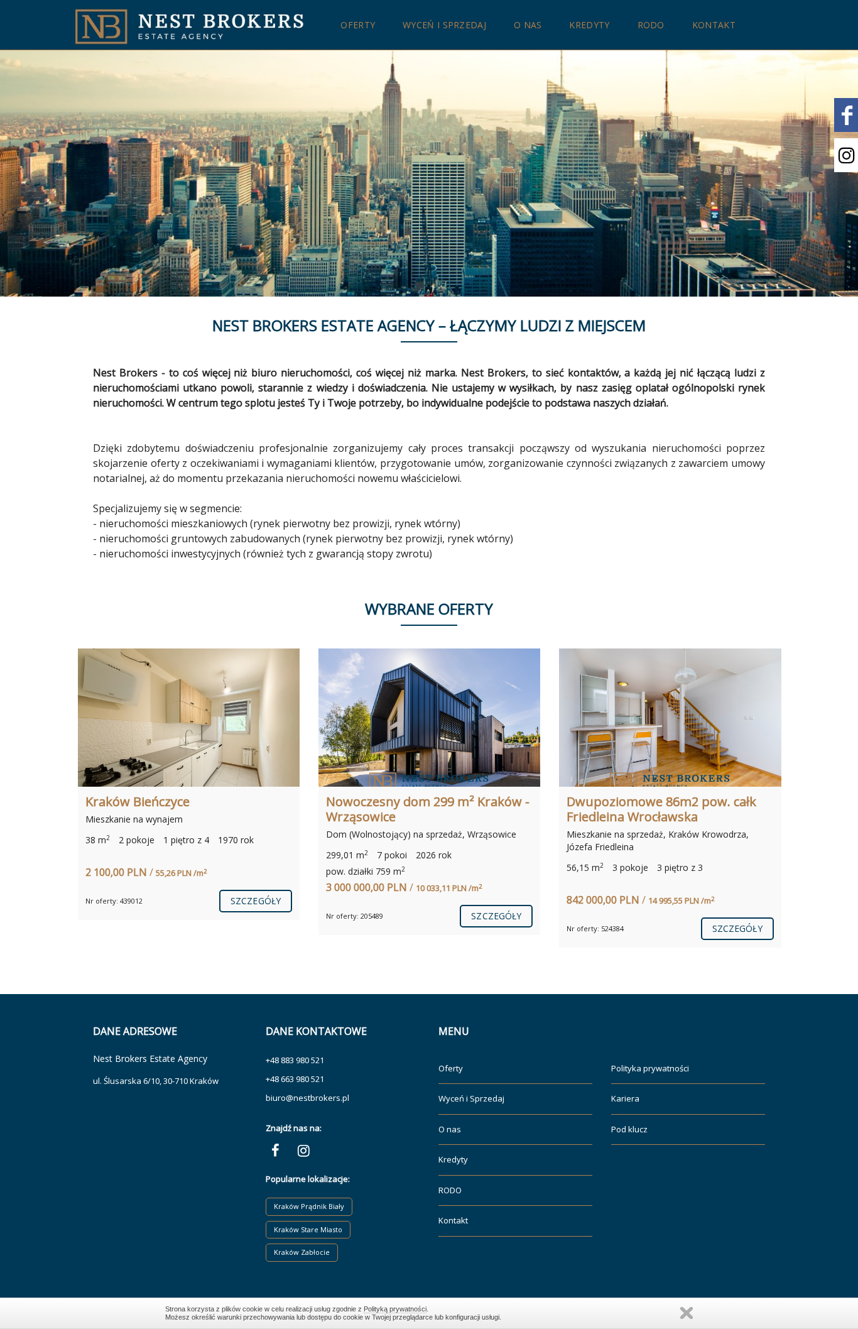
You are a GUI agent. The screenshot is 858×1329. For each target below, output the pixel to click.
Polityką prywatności (395, 1309)
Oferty (357, 25)
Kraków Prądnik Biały (309, 1206)
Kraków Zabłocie (302, 1252)
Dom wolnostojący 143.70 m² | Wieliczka (668, 809)
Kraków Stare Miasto (308, 1229)
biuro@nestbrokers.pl (307, 1097)
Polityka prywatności (650, 1068)
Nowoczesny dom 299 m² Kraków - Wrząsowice (198, 809)
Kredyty (589, 25)
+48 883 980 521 (295, 1060)
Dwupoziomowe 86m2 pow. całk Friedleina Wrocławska (432, 809)
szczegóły (267, 916)
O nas (528, 25)
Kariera (625, 1098)
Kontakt (714, 25)
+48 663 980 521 (295, 1079)
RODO (651, 25)
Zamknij (686, 1313)
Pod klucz (629, 1129)
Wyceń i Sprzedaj (444, 25)
